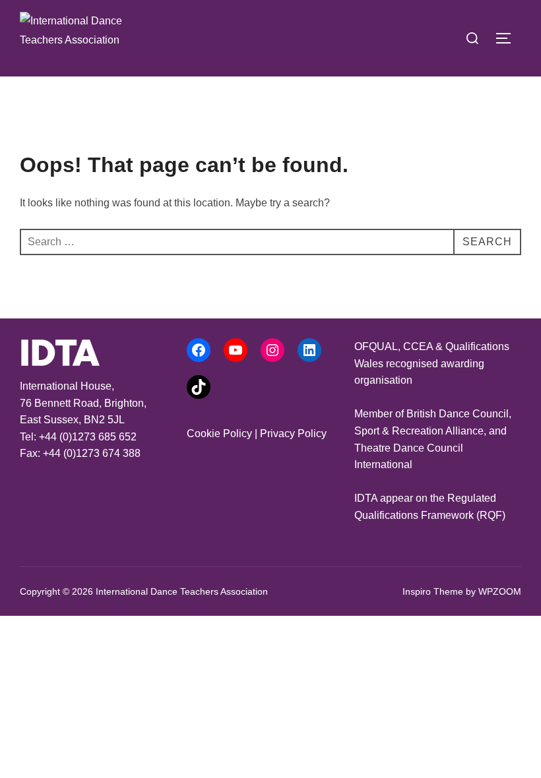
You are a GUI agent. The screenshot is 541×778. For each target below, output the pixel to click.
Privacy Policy (293, 433)
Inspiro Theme (432, 591)
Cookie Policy (219, 433)
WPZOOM (499, 591)
